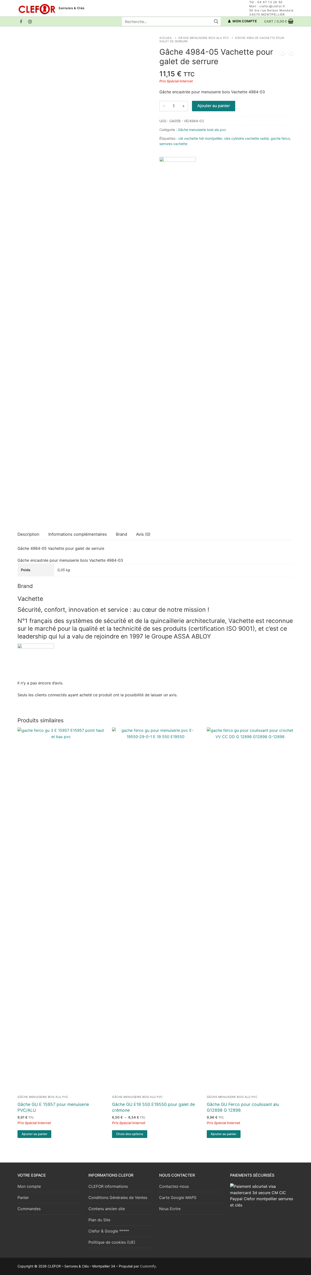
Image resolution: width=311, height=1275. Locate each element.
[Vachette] (177, 339)
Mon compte (29, 1186)
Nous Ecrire (170, 1208)
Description (28, 534)
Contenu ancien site (106, 1208)
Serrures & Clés (72, 8)
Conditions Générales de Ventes (117, 1197)
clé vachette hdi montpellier (200, 138)
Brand (121, 534)
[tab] (28, 534)
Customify (148, 1266)
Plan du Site (99, 1219)
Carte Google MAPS (177, 1197)
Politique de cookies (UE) (111, 1242)
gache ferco (280, 138)
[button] (34, 1134)
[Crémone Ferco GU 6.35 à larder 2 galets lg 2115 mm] (282, 53)
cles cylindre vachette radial (246, 138)
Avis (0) (143, 534)
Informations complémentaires (77, 534)
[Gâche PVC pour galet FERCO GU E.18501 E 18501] (291, 53)
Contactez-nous (174, 1186)
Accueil (165, 38)
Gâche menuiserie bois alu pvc (203, 38)
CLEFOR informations (108, 1186)
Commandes (29, 1208)
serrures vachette (173, 144)
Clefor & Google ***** (108, 1231)
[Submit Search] (216, 21)
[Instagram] (30, 21)
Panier (23, 1197)
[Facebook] (21, 21)
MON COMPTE (244, 21)
